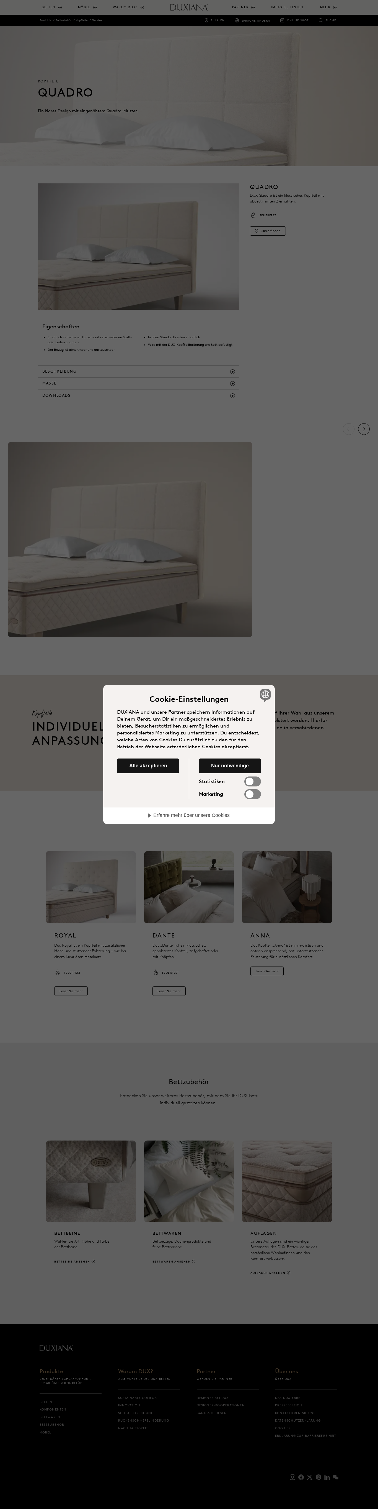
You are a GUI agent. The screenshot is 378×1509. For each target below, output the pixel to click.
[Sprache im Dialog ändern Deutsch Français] (264, 695)
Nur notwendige (230, 765)
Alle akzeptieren (148, 765)
